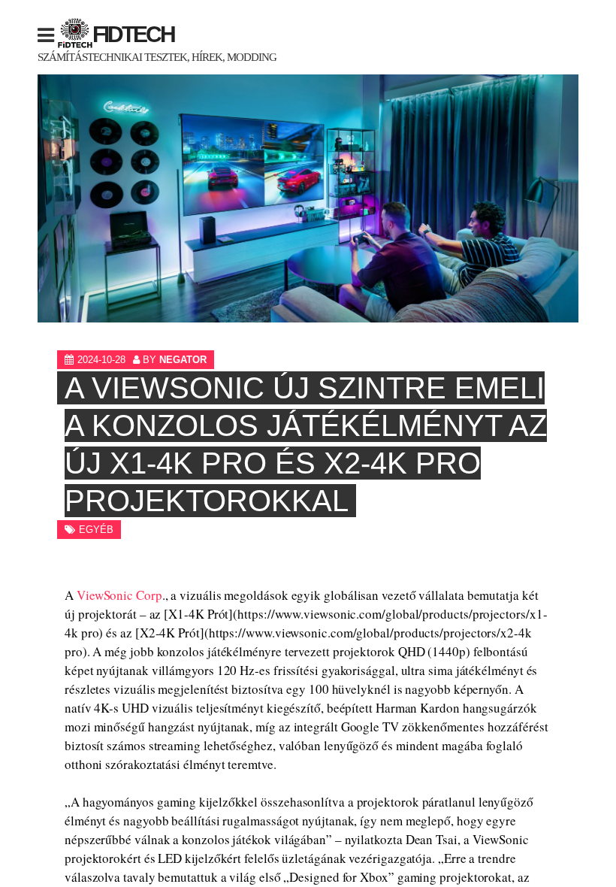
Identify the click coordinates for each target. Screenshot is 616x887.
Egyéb (96, 529)
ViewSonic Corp (119, 595)
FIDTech (133, 34)
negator (183, 359)
